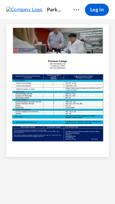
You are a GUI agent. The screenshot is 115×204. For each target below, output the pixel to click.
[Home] (24, 9)
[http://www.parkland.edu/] (57, 68)
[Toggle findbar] (29, 189)
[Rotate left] (74, 189)
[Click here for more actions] (76, 10)
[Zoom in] (62, 189)
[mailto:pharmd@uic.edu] (54, 131)
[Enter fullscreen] (86, 189)
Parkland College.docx (54, 9)
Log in (97, 9)
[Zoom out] (41, 189)
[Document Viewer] (57, 112)
